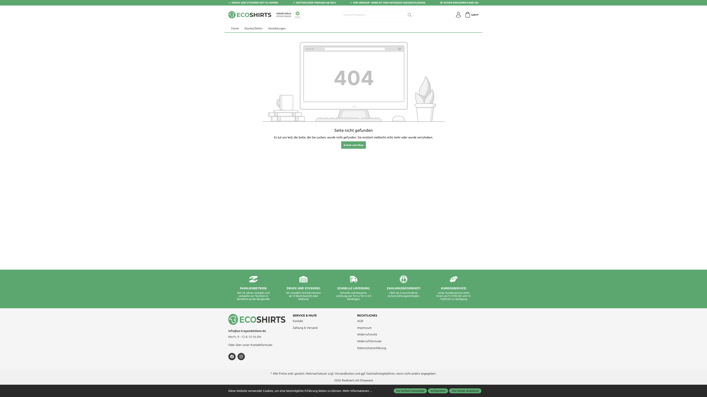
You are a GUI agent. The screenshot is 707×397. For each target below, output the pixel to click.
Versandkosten (344, 373)
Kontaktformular (261, 344)
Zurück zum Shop (353, 145)
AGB (360, 321)
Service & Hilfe (305, 315)
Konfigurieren (438, 390)
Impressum (364, 327)
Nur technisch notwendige (410, 390)
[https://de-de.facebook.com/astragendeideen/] (232, 356)
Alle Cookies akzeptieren (465, 390)
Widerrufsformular (369, 341)
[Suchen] (410, 15)
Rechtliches (367, 315)
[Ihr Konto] (458, 15)
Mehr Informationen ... (357, 390)
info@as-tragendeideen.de (247, 330)
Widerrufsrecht (367, 334)
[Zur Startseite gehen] (265, 15)
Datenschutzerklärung (371, 348)
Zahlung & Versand (305, 327)
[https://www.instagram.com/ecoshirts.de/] (241, 356)
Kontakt (298, 321)
